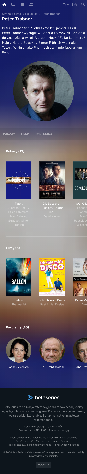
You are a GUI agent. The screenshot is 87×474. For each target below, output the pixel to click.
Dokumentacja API (28, 430)
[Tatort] (18, 180)
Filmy (25, 133)
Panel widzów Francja (66, 444)
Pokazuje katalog (34, 426)
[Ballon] (18, 277)
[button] (18, 353)
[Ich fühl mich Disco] (52, 277)
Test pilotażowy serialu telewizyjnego (29, 444)
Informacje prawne (20, 437)
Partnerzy (44, 133)
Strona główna (11, 13)
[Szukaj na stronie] (83, 4)
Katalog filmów (54, 426)
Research (66, 441)
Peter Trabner (51, 13)
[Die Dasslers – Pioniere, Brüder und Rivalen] (52, 180)
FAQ (43, 430)
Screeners (52, 441)
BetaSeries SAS (25, 441)
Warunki (53, 437)
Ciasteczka (39, 437)
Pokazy (9, 133)
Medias (40, 441)
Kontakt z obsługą (58, 430)
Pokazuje (31, 13)
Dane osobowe (68, 437)
